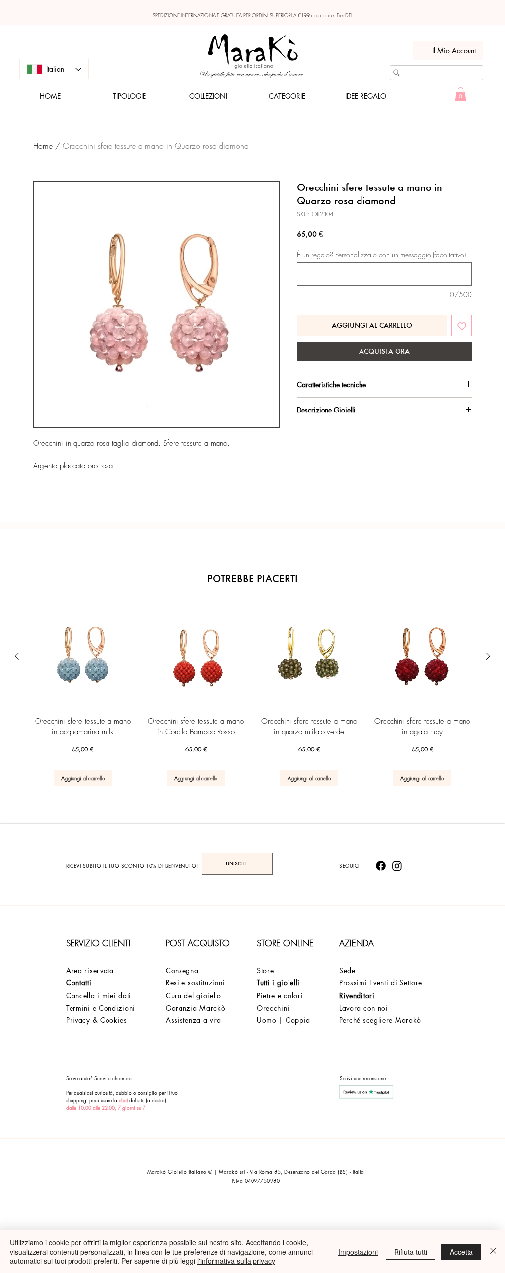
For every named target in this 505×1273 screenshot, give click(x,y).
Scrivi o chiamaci (113, 1078)
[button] (460, 94)
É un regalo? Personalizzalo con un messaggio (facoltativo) (381, 254)
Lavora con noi (363, 1007)
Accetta (461, 1252)
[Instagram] (397, 866)
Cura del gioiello (193, 995)
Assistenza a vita (193, 1020)
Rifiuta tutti (410, 1252)
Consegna (182, 970)
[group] (252, 695)
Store (265, 970)
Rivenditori (357, 995)
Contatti (79, 982)
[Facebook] (380, 866)
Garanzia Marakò (196, 1007)
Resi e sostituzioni (195, 982)
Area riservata (90, 970)
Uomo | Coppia (283, 1020)
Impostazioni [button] (358, 1252)
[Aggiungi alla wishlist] (461, 325)
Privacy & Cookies (96, 1020)
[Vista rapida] (83, 657)
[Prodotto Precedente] (17, 656)
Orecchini (273, 1007)
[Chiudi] (493, 1251)
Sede (347, 970)
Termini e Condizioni (100, 1007)
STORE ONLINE (285, 943)
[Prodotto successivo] (488, 656)
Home (43, 145)
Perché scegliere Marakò (380, 1020)
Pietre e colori (280, 995)
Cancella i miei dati (98, 995)
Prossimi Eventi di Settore (380, 982)
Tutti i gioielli (278, 982)
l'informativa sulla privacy (236, 1261)
